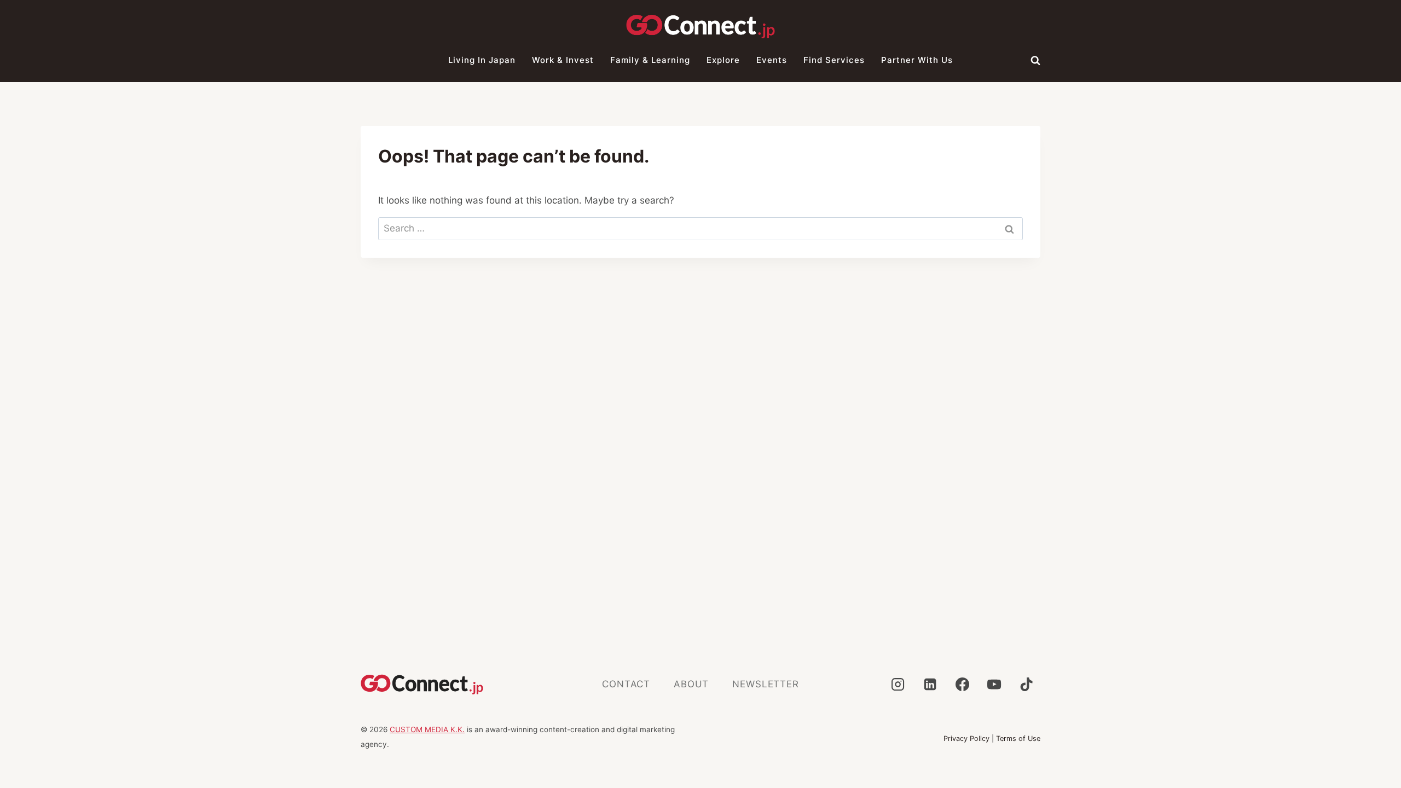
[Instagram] (897, 684)
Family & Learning (650, 60)
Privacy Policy (966, 738)
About (691, 684)
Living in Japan (482, 60)
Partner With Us (917, 60)
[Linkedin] (929, 684)
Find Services (834, 60)
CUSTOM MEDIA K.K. (427, 729)
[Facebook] (962, 684)
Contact (626, 684)
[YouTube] (994, 684)
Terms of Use (1018, 738)
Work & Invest (563, 60)
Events (771, 60)
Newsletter (765, 684)
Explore (723, 60)
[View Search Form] (1035, 60)
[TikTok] (1026, 684)
